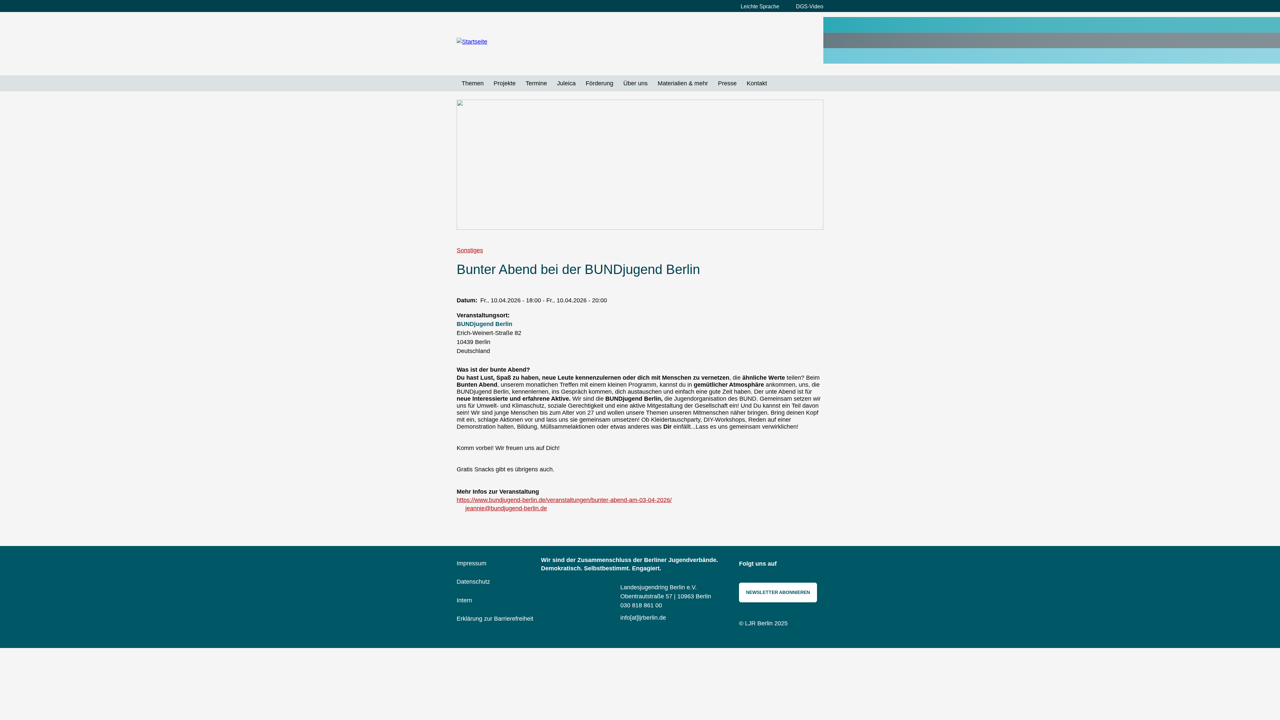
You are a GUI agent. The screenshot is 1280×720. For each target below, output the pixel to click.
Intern (464, 600)
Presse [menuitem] (727, 83)
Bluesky (802, 564)
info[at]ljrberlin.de (643, 617)
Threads (817, 564)
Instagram (787, 564)
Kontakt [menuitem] (757, 83)
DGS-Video (809, 6)
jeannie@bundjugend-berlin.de (506, 508)
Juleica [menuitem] (566, 83)
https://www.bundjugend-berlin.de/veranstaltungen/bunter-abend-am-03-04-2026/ (564, 500)
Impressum (471, 563)
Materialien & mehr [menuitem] (683, 83)
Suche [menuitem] (777, 83)
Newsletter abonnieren (778, 592)
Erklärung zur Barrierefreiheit (495, 618)
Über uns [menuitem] (635, 83)
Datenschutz (473, 581)
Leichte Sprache (760, 6)
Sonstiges (470, 250)
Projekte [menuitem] (505, 83)
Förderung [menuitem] (599, 83)
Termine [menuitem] (536, 83)
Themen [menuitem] (473, 83)
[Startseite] (502, 42)
